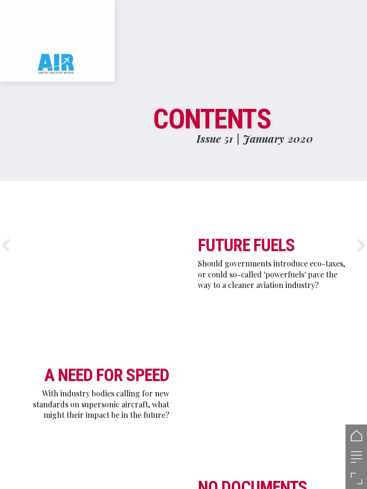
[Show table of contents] (356, 457)
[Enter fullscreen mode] (356, 478)
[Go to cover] (356, 435)
